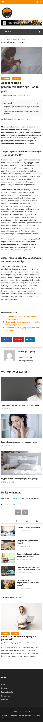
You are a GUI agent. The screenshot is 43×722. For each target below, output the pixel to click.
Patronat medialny (8, 692)
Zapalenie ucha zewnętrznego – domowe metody (19, 442)
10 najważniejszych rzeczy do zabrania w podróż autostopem (28, 568)
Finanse (5, 633)
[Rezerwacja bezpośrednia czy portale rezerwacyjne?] (8, 554)
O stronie (4, 684)
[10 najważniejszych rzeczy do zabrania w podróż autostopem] (8, 568)
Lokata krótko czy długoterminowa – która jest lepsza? (28, 583)
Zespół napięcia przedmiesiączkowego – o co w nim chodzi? (21, 108)
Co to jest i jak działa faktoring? (29, 527)
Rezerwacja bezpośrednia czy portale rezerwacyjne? (28, 555)
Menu (8, 31)
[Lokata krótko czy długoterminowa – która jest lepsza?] (8, 581)
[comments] (27, 521)
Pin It (19, 339)
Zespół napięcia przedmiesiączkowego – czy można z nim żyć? (21, 112)
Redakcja (4, 700)
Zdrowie (15, 39)
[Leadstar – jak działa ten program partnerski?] (21, 616)
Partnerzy (5, 688)
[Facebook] (37, 2)
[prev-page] (3, 661)
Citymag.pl (27, 711)
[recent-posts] (16, 521)
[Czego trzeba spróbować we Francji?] (8, 541)
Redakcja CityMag (10, 95)
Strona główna (6, 39)
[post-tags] (37, 521)
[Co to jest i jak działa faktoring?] (8, 528)
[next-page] (7, 661)
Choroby (6, 78)
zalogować (14, 498)
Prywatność (5, 696)
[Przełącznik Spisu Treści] (36, 103)
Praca (15, 633)
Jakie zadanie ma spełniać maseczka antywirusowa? (20, 405)
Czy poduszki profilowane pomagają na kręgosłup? (19, 479)
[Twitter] (40, 2)
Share (8, 339)
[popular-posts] (6, 521)
